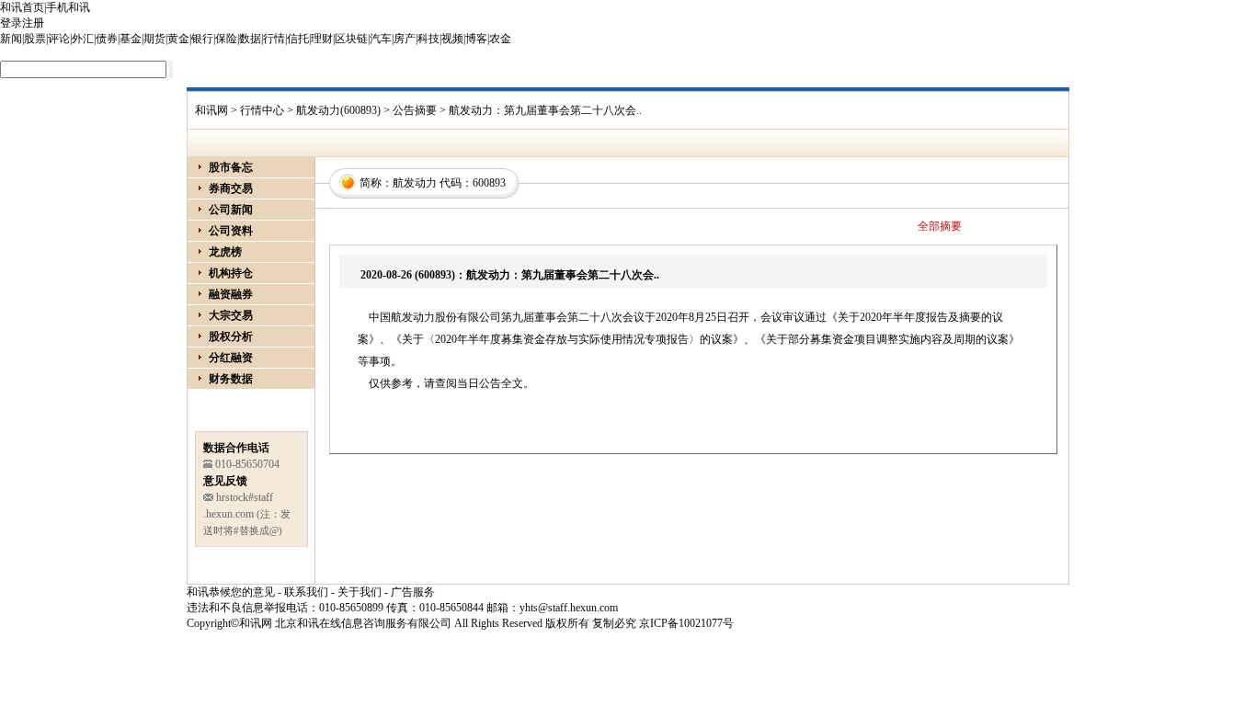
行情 (274, 38)
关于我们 (359, 592)
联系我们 (306, 592)
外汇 (83, 38)
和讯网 (211, 110)
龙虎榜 (225, 251)
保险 (226, 38)
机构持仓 (231, 273)
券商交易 (231, 188)
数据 (250, 38)
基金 (131, 38)
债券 (107, 38)
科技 (428, 38)
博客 (476, 38)
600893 (489, 182)
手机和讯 (68, 7)
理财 (322, 38)
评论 (59, 38)
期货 (154, 38)
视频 (452, 38)
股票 (35, 38)
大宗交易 (231, 315)
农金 (500, 38)
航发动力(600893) (338, 110)
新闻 (11, 38)
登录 (11, 23)
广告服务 (413, 592)
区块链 (351, 38)
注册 (33, 23)
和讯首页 (22, 7)
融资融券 (231, 294)
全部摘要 (940, 226)
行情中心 (262, 110)
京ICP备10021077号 (686, 623)
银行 (202, 38)
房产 (405, 38)
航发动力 (415, 182)
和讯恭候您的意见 (231, 592)
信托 (298, 38)
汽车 (381, 38)
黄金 (178, 38)
